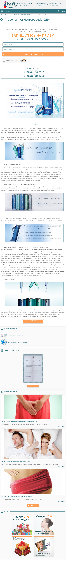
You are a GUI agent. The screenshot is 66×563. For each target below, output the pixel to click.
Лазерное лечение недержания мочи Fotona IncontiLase (19, 421)
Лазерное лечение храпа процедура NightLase (15, 461)
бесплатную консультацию (33, 321)
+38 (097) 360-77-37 (54, 4)
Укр (64, 11)
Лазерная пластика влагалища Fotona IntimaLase (16, 496)
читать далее (61, 426)
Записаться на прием (34, 54)
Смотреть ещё (33, 386)
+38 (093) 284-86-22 (39, 4)
